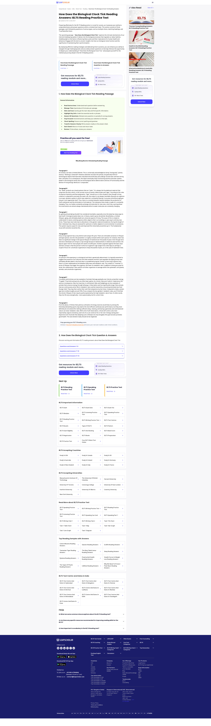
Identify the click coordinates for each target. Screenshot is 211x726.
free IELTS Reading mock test (75, 325)
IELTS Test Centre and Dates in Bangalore (89, 582)
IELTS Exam (63, 408)
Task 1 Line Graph (65, 530)
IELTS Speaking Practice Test (111, 413)
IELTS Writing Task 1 (66, 521)
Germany (93, 673)
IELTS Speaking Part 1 (111, 515)
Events (124, 676)
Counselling (125, 682)
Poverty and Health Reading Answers (88, 558)
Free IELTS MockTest (128, 663)
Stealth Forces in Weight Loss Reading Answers (112, 558)
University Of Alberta (88, 489)
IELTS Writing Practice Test (90, 420)
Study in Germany (110, 460)
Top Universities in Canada (98, 680)
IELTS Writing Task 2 (88, 521)
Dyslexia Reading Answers (68, 558)
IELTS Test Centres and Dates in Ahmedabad (67, 595)
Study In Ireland (87, 460)
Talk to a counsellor (127, 667)
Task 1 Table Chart (65, 526)
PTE (139, 674)
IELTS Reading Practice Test (67, 420)
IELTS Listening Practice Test (89, 413)
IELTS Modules (64, 413)
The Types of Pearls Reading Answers (66, 566)
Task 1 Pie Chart (109, 521)
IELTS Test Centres (110, 420)
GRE (139, 676)
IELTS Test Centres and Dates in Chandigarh (111, 595)
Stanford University (66, 489)
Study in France (109, 465)
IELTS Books (86, 435)
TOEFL (140, 671)
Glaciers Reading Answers (90, 545)
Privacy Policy (94, 703)
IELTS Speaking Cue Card (90, 515)
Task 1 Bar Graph (109, 526)
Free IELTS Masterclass (128, 665)
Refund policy (94, 707)
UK (91, 665)
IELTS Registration (65, 435)
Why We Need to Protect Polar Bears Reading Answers (112, 566)
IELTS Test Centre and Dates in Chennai (111, 582)
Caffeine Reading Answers (90, 566)
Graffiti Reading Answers (112, 545)
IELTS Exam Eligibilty (66, 431)
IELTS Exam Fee (109, 408)
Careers (109, 665)
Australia (93, 669)
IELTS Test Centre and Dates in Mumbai (111, 589)
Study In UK (108, 455)
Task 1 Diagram (87, 530)
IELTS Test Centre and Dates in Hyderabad (67, 582)
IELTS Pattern (108, 426)
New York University (66, 494)
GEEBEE (109, 671)
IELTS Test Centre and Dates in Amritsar (67, 589)
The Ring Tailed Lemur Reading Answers (89, 551)
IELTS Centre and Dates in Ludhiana (90, 589)
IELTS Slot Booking (88, 431)
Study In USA (64, 455)
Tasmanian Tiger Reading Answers (68, 551)
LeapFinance (141, 663)
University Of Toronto (67, 485)
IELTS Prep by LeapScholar (145, 665)
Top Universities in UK (97, 679)
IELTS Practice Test (66, 441)
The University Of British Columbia (90, 479)
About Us (109, 663)
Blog (123, 671)
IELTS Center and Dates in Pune (68, 602)
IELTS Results (64, 426)
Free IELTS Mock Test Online (89, 441)
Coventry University (110, 489)
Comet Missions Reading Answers (67, 545)
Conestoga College (88, 485)
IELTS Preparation (110, 435)
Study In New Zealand (67, 465)
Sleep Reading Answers (111, 551)
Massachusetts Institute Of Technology (68, 479)
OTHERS (149, 713)
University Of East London (112, 485)
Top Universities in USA (97, 677)
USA (92, 663)
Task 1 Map (85, 526)
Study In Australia (65, 460)
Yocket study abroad (112, 669)
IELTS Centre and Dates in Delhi (90, 595)
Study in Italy (86, 465)
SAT (139, 672)
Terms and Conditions (97, 705)
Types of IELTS (87, 426)
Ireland (93, 671)
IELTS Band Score (109, 431)
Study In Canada (87, 455)
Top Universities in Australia (98, 682)
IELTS (123, 681)
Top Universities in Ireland (98, 684)
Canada (93, 667)
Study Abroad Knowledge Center (129, 673)
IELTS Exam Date (87, 408)
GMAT (140, 677)
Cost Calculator (126, 669)
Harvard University (110, 479)
